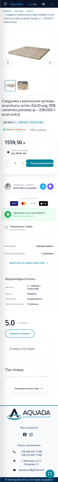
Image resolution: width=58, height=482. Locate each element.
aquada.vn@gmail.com (31, 470)
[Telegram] (43, 186)
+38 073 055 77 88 (31, 455)
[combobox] (43, 4)
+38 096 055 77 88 (31, 451)
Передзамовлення (42, 163)
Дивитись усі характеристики (27, 262)
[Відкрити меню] (5, 3)
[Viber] (50, 186)
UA (29, 4)
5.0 (38, 129)
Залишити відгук (20, 333)
